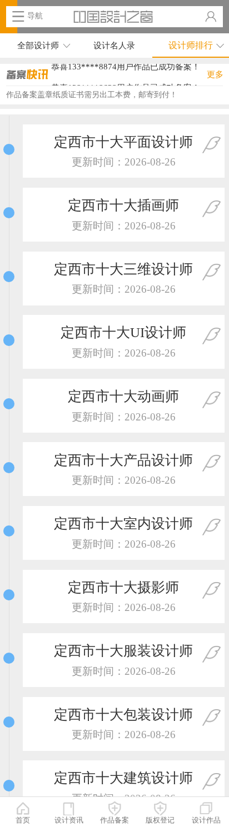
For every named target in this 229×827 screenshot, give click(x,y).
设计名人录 (114, 45)
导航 (35, 15)
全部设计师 (38, 45)
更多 (215, 74)
